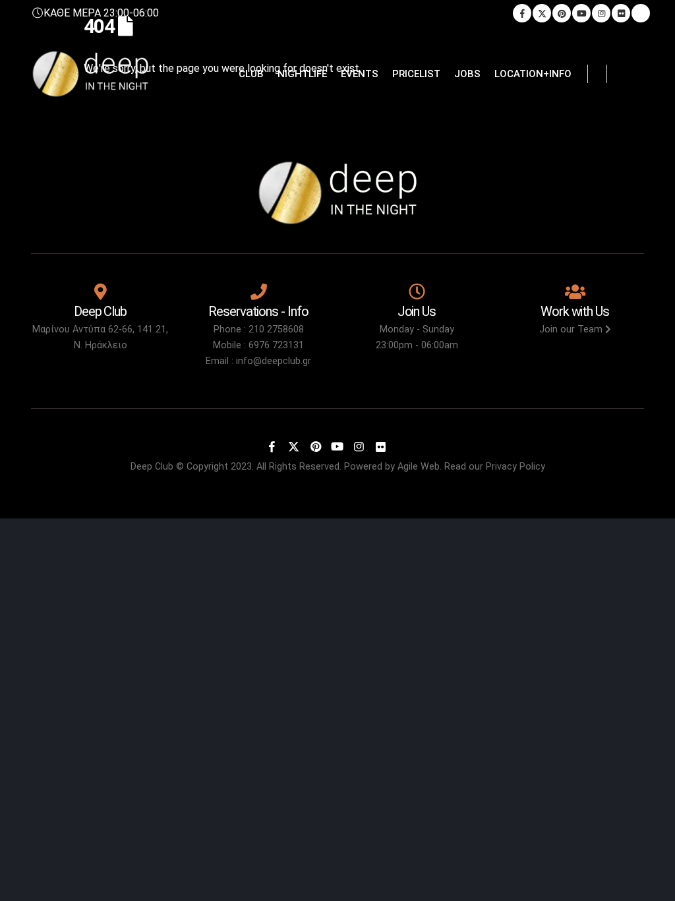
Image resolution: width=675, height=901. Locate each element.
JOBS (467, 74)
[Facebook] (522, 13)
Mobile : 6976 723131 (258, 345)
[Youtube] (581, 13)
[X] (542, 13)
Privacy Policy (515, 466)
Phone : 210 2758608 (259, 329)
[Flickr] (621, 13)
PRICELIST (416, 74)
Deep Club (152, 466)
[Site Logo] (90, 74)
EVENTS (359, 74)
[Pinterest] (561, 13)
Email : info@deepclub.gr (258, 361)
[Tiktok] (640, 13)
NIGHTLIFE (302, 74)
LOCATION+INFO (533, 74)
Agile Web (418, 466)
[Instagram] (601, 13)
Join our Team (572, 329)
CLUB (251, 74)
